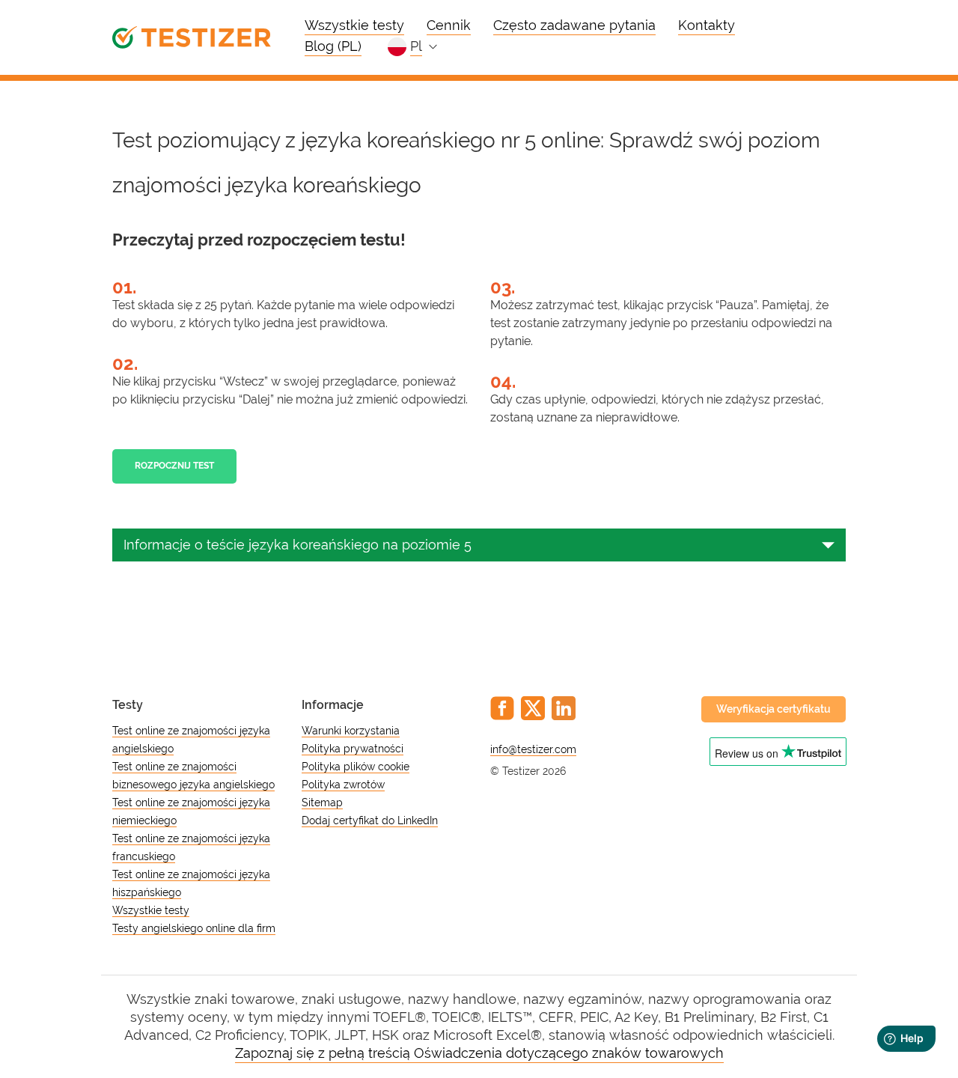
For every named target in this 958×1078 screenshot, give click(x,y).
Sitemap (322, 802)
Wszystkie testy (354, 25)
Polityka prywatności (352, 749)
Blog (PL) (333, 46)
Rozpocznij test (174, 465)
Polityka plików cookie (355, 767)
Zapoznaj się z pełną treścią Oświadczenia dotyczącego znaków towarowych (479, 1053)
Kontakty (706, 25)
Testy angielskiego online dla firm (193, 928)
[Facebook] (502, 708)
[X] (533, 708)
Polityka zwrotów (343, 785)
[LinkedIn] (564, 708)
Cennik (449, 25)
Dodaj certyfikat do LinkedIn (370, 820)
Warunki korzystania (351, 731)
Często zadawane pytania (574, 25)
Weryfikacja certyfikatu (773, 709)
